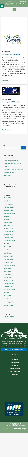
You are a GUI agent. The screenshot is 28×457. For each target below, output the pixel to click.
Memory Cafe (6, 99)
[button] (2, 6)
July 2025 (7, 216)
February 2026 (8, 204)
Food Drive (7, 175)
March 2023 (8, 277)
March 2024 (8, 253)
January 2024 (8, 256)
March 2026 (8, 201)
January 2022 (8, 305)
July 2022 (7, 293)
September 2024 (9, 241)
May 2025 (7, 219)
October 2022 (8, 286)
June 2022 (7, 296)
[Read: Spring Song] (14, 39)
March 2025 (8, 222)
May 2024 (7, 250)
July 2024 (7, 244)
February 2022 (8, 302)
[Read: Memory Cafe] (11, 90)
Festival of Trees (9, 172)
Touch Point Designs (20, 428)
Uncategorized (7, 54)
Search (3, 145)
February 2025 (8, 225)
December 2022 (9, 283)
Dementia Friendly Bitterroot (13, 169)
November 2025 (9, 207)
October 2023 (8, 262)
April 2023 (7, 274)
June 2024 (7, 247)
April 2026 (7, 198)
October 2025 (8, 210)
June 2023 (7, 271)
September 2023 (9, 265)
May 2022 (7, 299)
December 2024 (9, 231)
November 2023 (9, 259)
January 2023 (8, 280)
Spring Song (6, 51)
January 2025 (8, 228)
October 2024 (8, 238)
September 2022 (9, 290)
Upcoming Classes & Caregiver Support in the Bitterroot (12, 163)
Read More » (6, 80)
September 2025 (9, 213)
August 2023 (8, 268)
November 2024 (9, 234)
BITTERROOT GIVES (11, 157)
